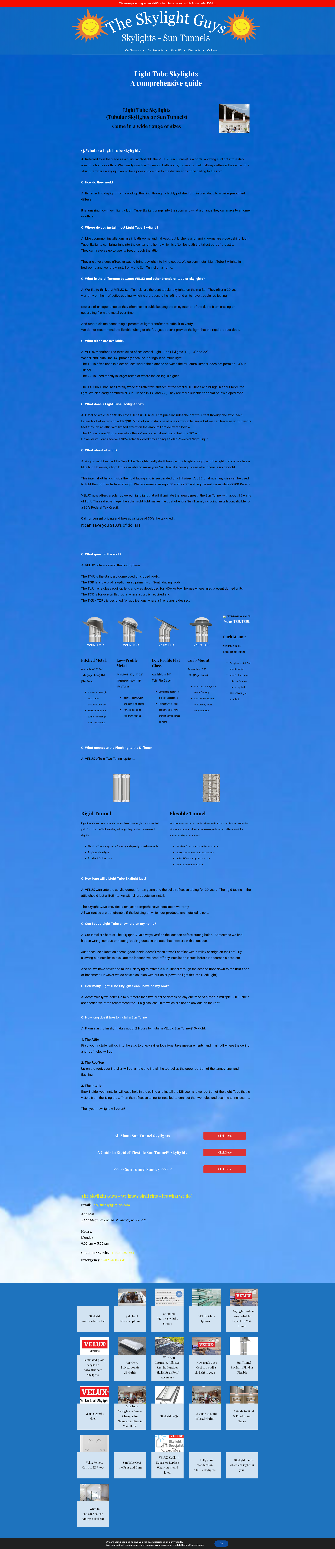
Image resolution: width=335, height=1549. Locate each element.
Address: (88, 1214)
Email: (86, 1204)
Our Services (133, 50)
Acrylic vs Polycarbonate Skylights (130, 1367)
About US (176, 50)
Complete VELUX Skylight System (167, 1318)
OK (221, 1543)
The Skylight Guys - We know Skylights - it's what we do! (136, 1196)
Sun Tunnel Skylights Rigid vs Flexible (242, 1367)
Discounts (194, 50)
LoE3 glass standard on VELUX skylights (204, 1465)
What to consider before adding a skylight (93, 1514)
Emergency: (90, 1260)
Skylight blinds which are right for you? (242, 1465)
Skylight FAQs (169, 1416)
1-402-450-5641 (123, 1253)
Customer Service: (95, 1252)
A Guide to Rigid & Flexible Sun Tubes (243, 1416)
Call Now (212, 50)
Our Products (156, 50)
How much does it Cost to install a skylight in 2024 (205, 1367)
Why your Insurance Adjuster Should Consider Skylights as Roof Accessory (167, 1367)
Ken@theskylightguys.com (111, 1205)
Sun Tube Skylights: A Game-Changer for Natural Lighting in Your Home (130, 1416)
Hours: (86, 1231)
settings (198, 1545)
